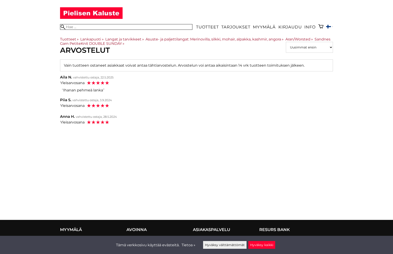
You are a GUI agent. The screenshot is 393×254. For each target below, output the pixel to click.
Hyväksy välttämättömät (225, 245)
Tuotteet (207, 27)
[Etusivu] (91, 17)
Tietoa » (188, 245)
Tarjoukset (235, 27)
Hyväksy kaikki (261, 245)
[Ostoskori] (320, 27)
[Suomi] (329, 27)
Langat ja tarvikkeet (124, 39)
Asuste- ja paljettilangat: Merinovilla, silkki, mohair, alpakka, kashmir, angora (215, 39)
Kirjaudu (290, 27)
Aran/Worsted (299, 39)
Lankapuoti (91, 39)
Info (309, 27)
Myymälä (264, 27)
